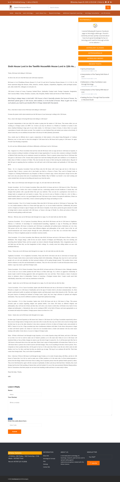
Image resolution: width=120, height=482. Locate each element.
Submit (14, 431)
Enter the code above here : (17, 421)
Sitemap (45, 464)
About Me (18, 13)
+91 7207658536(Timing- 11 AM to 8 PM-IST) (23, 2)
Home (11, 13)
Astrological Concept (49, 458)
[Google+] (111, 2)
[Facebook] (106, 2)
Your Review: (12, 397)
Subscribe (94, 463)
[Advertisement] (42, 45)
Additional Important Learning (72, 13)
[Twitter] (108, 2)
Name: (10, 390)
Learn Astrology (28, 13)
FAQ (44, 461)
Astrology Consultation (92, 13)
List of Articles (105, 13)
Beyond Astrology (54, 13)
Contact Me (46, 467)
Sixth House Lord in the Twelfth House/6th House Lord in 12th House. (42, 66)
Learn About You (41, 13)
